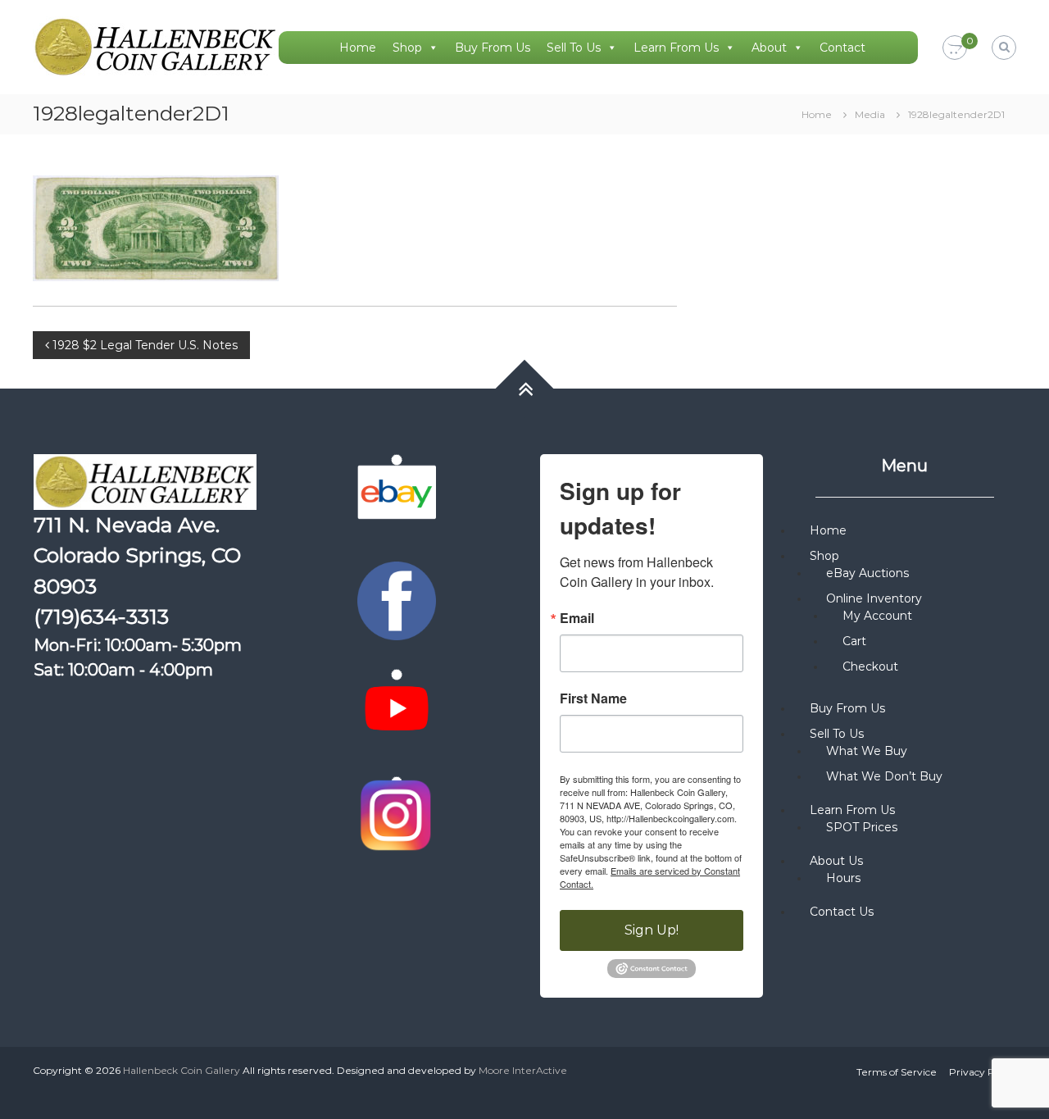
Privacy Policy (982, 1072)
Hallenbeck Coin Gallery (181, 1070)
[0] (954, 48)
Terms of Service (896, 1072)
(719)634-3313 (101, 616)
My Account (877, 615)
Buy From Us (492, 47)
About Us (836, 860)
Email (577, 618)
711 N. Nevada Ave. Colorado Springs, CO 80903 (137, 555)
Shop (407, 47)
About (769, 47)
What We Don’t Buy (884, 776)
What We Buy (866, 751)
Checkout (870, 666)
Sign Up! (651, 930)
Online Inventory (874, 598)
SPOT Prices (861, 827)
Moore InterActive (523, 1070)
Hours (843, 878)
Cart (854, 641)
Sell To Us (574, 47)
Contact (842, 47)
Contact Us (842, 911)
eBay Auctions (867, 573)
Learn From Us (676, 47)
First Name (593, 698)
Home (357, 47)
